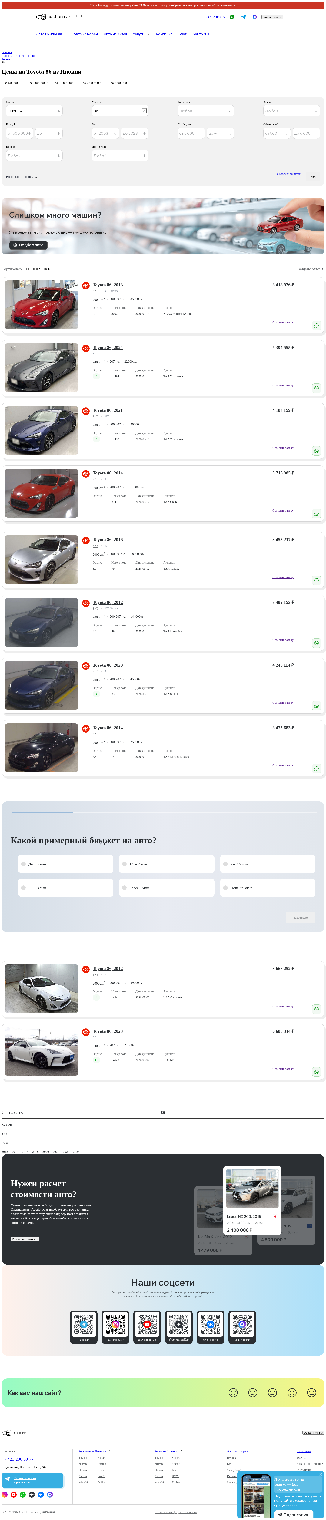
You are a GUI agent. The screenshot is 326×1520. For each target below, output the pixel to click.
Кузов (267, 102)
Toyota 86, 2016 (108, 539)
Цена (47, 268)
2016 (35, 1151)
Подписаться (296, 1514)
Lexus (101, 1470)
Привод (10, 146)
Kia (229, 1464)
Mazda (83, 1476)
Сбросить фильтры (289, 174)
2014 (25, 1151)
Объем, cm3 (270, 124)
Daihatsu (103, 1482)
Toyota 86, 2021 (108, 410)
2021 (56, 1151)
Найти (312, 177)
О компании (304, 1469)
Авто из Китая (115, 34)
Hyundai (232, 1457)
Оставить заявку (283, 322)
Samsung (232, 1482)
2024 (76, 1151)
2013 (15, 1151)
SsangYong (234, 1470)
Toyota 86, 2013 (108, 284)
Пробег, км (184, 124)
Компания (164, 34)
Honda (83, 1470)
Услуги (138, 34)
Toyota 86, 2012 (108, 602)
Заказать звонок (272, 17)
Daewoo (232, 1476)
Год (94, 124)
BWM (101, 1476)
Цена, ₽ (10, 124)
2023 (66, 1151)
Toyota (83, 1457)
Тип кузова (184, 102)
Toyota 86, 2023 (108, 1031)
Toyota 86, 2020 (108, 665)
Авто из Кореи (86, 34)
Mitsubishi (85, 1482)
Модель (96, 102)
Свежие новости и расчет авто (25, 1480)
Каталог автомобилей (310, 1463)
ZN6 (95, 291)
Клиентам (304, 1451)
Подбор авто (31, 244)
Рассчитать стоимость (25, 1239)
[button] (65, 864)
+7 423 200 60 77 (18, 1459)
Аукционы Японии (93, 1451)
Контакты (201, 34)
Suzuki (102, 1464)
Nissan (83, 1464)
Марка (10, 102)
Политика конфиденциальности (176, 1512)
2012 (5, 1151)
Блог (182, 34)
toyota (15, 1113)
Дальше (301, 917)
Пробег (36, 268)
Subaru (102, 1457)
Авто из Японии (49, 34)
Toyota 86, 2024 (108, 347)
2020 (45, 1151)
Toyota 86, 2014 (108, 473)
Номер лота (99, 146)
